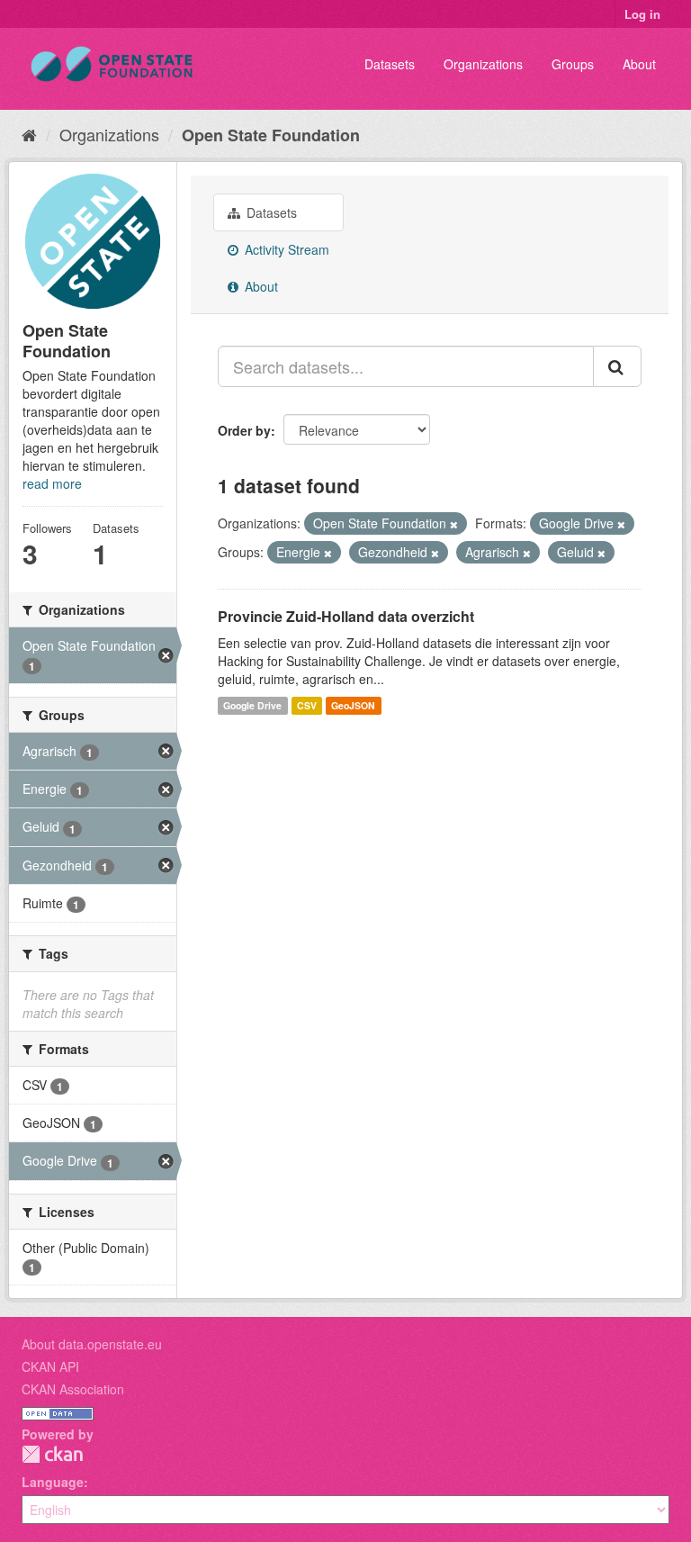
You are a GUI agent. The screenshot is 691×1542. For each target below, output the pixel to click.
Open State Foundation (271, 135)
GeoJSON (353, 705)
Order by (244, 430)
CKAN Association (73, 1389)
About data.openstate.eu (92, 1344)
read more (52, 483)
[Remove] (454, 524)
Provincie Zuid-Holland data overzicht (346, 616)
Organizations (483, 64)
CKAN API (50, 1366)
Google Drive (252, 705)
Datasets (389, 64)
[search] (617, 366)
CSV (307, 705)
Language (53, 1482)
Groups (573, 64)
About (639, 64)
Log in (642, 14)
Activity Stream (285, 249)
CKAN (52, 1454)
